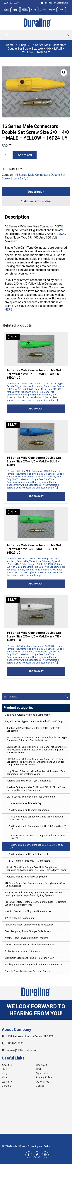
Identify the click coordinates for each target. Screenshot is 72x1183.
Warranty (7, 1081)
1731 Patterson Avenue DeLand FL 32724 (30, 1036)
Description (36, 191)
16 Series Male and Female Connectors (29, 810)
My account (42, 1073)
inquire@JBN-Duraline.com (56, 3)
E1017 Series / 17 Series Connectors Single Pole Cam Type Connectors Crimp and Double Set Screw (36, 739)
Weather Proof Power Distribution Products (26, 938)
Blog (4, 1073)
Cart (38, 1069)
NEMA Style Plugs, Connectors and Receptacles (29, 924)
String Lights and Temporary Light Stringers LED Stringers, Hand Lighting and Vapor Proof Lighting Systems (34, 894)
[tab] (36, 191)
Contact (40, 1085)
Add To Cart (36, 408)
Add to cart (25, 155)
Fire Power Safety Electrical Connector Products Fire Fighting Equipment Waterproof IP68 (35, 903)
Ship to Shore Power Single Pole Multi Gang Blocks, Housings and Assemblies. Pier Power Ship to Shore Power (36, 868)
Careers (6, 1085)
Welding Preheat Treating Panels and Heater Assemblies (34, 964)
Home (10, 45)
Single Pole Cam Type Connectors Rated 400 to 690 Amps (34, 721)
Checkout (41, 1065)
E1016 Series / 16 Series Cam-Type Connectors (30, 796)
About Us (7, 1065)
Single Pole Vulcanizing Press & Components (28, 715)
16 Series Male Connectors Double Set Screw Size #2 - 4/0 (36, 846)
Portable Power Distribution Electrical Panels (27, 971)
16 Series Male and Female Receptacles (29, 854)
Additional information (36, 201)
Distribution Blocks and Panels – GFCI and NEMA (29, 958)
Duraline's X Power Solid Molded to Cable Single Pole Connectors (33, 729)
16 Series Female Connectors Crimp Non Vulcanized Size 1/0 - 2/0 (36, 818)
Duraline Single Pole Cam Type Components (28, 780)
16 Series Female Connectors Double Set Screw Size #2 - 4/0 (38, 827)
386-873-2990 (12, 3)
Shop (22, 45)
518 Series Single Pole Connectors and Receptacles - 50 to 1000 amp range (35, 884)
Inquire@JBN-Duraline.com (22, 1050)
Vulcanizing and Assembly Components (26, 876)
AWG (62, 234)
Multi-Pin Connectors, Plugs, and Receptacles (28, 911)
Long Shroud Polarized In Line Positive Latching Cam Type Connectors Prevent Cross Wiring (35, 772)
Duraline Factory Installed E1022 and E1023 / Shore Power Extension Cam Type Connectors (36, 788)
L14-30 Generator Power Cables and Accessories (30, 944)
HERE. (9, 309)
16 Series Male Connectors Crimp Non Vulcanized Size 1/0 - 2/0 (37, 837)
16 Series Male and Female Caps (26, 803)
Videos (6, 1077)
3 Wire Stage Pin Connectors (19, 918)
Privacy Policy (44, 1077)
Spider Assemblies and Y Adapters (22, 951)
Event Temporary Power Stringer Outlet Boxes (28, 931)
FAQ (4, 1069)
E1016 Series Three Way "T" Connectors (29, 861)
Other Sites (42, 1081)
